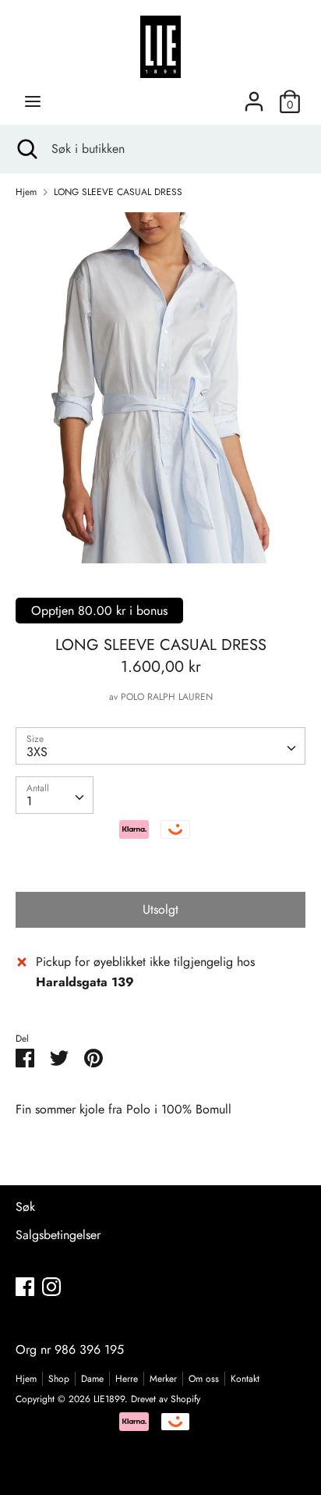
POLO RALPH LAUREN (167, 697)
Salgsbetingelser (58, 1235)
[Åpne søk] (26, 149)
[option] (160, 387)
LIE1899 (109, 1399)
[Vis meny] (33, 101)
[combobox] (160, 746)
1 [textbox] (29, 801)
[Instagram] (51, 1286)
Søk (25, 1207)
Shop (58, 1379)
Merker (163, 1379)
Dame (92, 1379)
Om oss (204, 1379)
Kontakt (245, 1379)
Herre (126, 1379)
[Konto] (254, 96)
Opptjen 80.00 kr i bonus (99, 611)
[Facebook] (25, 1286)
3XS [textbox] (37, 752)
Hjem (26, 1379)
